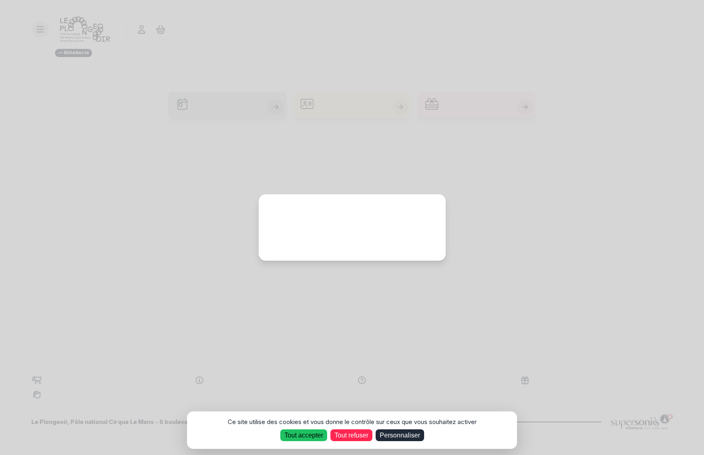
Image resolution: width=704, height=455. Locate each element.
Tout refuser (351, 435)
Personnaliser (400, 435)
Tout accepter (303, 435)
